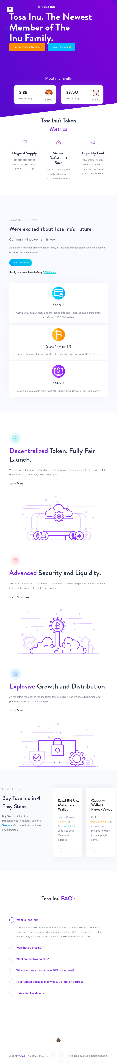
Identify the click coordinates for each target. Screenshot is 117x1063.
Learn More (16, 483)
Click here (50, 272)
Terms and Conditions (30, 993)
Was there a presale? (29, 947)
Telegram (7, 825)
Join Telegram (21, 262)
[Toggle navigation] (10, 9)
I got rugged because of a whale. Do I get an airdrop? (49, 982)
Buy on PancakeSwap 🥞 (27, 47)
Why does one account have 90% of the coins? (45, 970)
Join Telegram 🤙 (62, 47)
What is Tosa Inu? (27, 920)
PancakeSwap (67, 821)
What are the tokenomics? (32, 959)
